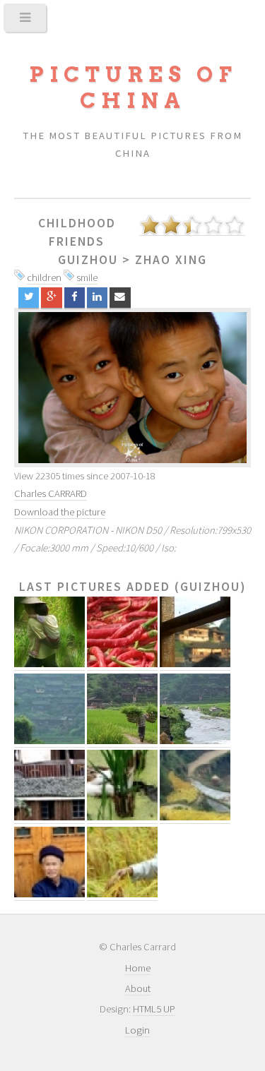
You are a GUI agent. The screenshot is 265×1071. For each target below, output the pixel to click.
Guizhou (88, 260)
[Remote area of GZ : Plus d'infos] (49, 741)
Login (137, 1030)
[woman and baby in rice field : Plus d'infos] (49, 664)
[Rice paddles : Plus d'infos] (195, 817)
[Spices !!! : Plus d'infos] (122, 664)
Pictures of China (133, 87)
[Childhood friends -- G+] (51, 297)
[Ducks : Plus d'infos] (122, 817)
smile (87, 277)
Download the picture (59, 511)
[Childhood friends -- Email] (120, 297)
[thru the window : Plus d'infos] (195, 664)
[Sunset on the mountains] (132, 387)
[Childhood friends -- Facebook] (74, 297)
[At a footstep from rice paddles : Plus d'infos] (49, 817)
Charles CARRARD (50, 493)
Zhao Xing (171, 260)
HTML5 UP (154, 1009)
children (44, 277)
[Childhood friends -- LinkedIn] (97, 297)
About (138, 988)
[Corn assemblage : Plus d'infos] (122, 894)
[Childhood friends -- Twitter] (28, 297)
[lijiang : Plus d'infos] (195, 741)
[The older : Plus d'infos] (49, 894)
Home (138, 968)
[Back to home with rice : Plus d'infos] (122, 741)
